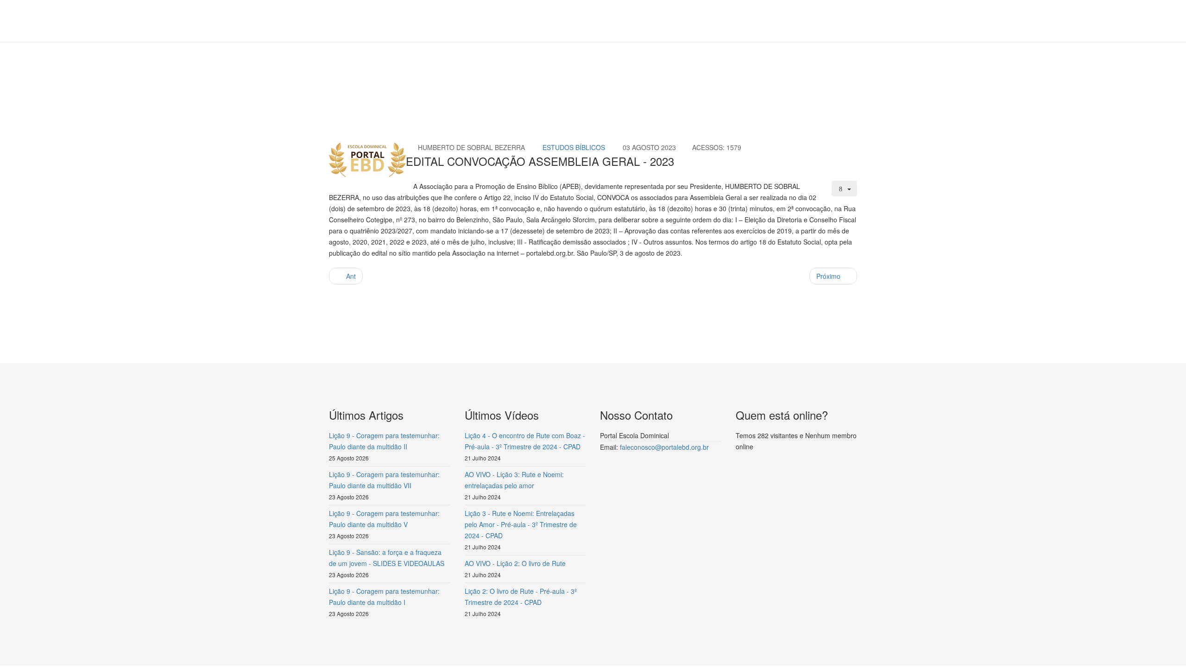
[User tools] (845, 188)
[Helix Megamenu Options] (853, 20)
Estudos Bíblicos (479, 77)
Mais (440, 77)
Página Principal (401, 77)
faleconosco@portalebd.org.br (664, 447)
